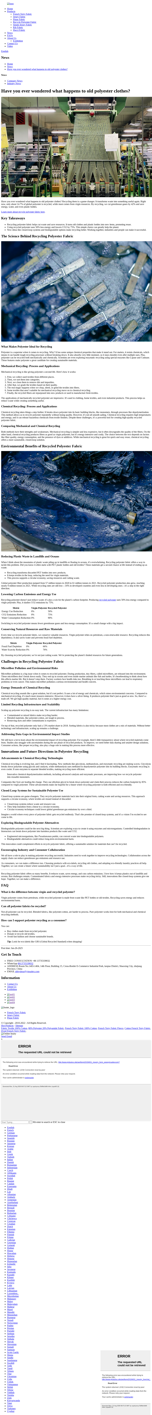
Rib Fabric (18, 27)
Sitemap (19, 1025)
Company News (14, 81)
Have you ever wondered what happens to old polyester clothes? (37, 69)
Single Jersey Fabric (22, 24)
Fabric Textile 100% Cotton (14, 1028)
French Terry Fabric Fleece (110, 1028)
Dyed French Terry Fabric (13, 1031)
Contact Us (12, 43)
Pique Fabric (19, 19)
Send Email (6, 1036)
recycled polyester (107, 600)
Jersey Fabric (19, 16)
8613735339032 (25, 963)
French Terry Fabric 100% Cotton (81, 1028)
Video (10, 46)
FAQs (10, 35)
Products (11, 11)
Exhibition (18, 41)
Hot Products (7, 1025)
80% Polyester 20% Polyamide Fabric (46, 1028)
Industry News (14, 83)
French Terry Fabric (22, 14)
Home (10, 8)
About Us (11, 38)
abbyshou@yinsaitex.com (27, 971)
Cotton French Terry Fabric (137, 1028)
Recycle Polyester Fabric (24, 22)
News (10, 33)
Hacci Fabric (19, 30)
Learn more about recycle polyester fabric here (23, 212)
